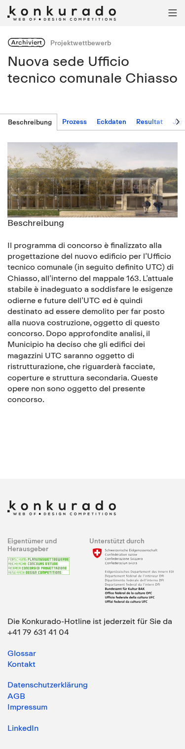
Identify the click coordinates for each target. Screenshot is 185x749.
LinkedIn (22, 728)
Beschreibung (30, 122)
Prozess (74, 121)
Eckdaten (111, 121)
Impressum (27, 707)
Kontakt (21, 664)
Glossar (21, 653)
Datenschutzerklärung (47, 684)
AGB (16, 696)
